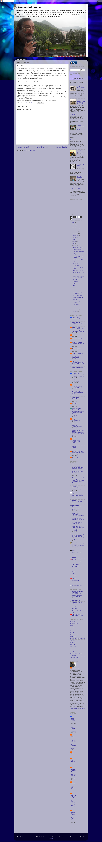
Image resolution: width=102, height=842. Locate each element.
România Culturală (76, 552)
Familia (74, 555)
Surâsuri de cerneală (77, 348)
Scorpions (72, 629)
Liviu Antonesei (76, 391)
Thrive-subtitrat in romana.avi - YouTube (77, 615)
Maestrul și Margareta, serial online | (77, 592)
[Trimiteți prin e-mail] (37, 103)
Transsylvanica (76, 606)
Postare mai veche (61, 147)
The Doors (72, 640)
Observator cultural (77, 585)
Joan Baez (72, 651)
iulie (74, 239)
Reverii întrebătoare (78, 247)
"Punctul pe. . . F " (76, 361)
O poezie (74, 447)
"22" (73, 573)
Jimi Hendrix (73, 627)
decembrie (76, 228)
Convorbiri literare (76, 583)
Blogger (51, 838)
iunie (74, 241)
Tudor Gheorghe (74, 657)
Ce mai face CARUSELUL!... (80, 151)
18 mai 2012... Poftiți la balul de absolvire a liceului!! (80, 127)
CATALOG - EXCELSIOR (80, 177)
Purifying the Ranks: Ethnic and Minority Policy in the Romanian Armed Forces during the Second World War (78, 412)
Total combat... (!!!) (77, 295)
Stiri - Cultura (75, 566)
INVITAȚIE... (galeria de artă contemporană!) (78, 273)
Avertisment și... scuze (78, 290)
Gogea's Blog (75, 373)
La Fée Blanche (76, 380)
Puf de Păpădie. (76, 327)
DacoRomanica (76, 600)
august (75, 237)
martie (75, 307)
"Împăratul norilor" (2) (78, 249)
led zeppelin (73, 621)
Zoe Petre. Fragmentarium (76, 439)
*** (71, 77)
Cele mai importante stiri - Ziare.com (77, 465)
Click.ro (74, 578)
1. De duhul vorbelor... (78, 297)
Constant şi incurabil (77, 323)
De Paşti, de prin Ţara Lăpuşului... (78, 292)
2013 (73, 225)
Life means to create (77, 338)
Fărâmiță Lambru (74, 650)
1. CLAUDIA (73, 114)
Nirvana (72, 630)
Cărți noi (74, 405)
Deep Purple (73, 636)
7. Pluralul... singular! (78, 270)
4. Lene (75, 285)
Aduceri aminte (75, 350)
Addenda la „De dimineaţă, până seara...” (77, 301)
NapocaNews (75, 492)
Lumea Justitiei (76, 564)
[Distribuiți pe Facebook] (41, 103)
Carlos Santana (74, 634)
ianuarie (75, 311)
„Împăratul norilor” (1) (78, 259)
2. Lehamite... (76, 304)
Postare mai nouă (23, 147)
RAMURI (74, 576)
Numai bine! (75, 400)
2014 (73, 222)
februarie (75, 309)
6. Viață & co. (76, 281)
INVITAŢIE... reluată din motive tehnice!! (78, 277)
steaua (73, 550)
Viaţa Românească (76, 559)
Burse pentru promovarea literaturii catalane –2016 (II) (78, 434)
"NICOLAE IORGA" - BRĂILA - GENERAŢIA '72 (81, 88)
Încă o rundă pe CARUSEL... (77, 140)
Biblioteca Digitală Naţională (76, 611)
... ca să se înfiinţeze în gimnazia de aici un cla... (78, 253)
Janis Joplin (73, 655)
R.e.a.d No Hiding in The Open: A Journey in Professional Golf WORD (78, 330)
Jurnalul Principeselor (77, 342)
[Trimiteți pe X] (40, 103)
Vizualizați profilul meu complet (77, 708)
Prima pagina (75, 505)
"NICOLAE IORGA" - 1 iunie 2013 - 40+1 (77, 354)
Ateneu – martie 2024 (77, 501)
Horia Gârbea (75, 403)
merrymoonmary (75, 836)
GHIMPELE (74, 486)
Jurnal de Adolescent (77, 367)
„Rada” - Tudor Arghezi (75, 188)
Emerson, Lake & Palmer (76, 653)
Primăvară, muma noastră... (77, 264)
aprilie (74, 245)
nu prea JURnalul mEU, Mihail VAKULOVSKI (78, 534)
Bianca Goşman (76, 322)
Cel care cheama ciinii (77, 426)
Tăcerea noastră (76, 318)
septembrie (76, 235)
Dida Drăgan (73, 648)
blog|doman (75, 419)
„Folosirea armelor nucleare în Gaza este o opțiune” (77, 508)
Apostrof (74, 557)
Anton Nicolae (75, 668)
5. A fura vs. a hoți (77, 283)
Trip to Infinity (75, 317)
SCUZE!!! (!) (76, 279)
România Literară (76, 562)
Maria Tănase (73, 646)
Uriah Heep (73, 642)
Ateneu (74, 500)
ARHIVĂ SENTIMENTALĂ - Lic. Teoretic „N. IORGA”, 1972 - (81, 101)
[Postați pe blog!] (39, 103)
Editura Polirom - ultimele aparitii (76, 424)
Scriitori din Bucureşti (77, 451)
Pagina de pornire (21, 59)
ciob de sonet (76, 261)
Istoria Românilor (76, 408)
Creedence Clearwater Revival (77, 638)
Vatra (73, 571)
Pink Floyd (72, 632)
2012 (73, 227)
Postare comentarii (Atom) (30, 150)
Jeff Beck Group (74, 623)
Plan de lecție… (75, 381)
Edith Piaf (72, 644)
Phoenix (72, 625)
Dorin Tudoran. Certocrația (76, 398)
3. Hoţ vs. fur (76, 288)
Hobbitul (74, 446)
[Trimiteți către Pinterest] (43, 103)
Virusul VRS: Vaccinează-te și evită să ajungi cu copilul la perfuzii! (78, 595)
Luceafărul (74, 569)
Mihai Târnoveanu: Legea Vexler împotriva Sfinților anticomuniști (78, 495)
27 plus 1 (74, 335)
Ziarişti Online (75, 513)
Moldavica (74, 608)
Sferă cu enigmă (76, 420)
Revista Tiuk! (75, 580)
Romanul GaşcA (76, 457)
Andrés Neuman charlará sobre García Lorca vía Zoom (78, 481)
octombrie (75, 233)
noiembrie (75, 231)
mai (74, 243)
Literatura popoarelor (77, 385)
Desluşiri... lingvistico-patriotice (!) (78, 257)
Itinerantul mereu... (30, 7)
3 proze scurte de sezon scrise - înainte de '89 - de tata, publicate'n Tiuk (78, 538)
